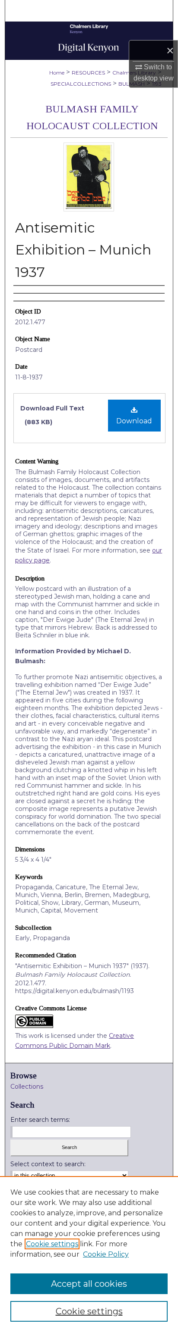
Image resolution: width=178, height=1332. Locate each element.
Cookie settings (52, 1244)
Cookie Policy (106, 1254)
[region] (89, 1254)
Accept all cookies (89, 1284)
